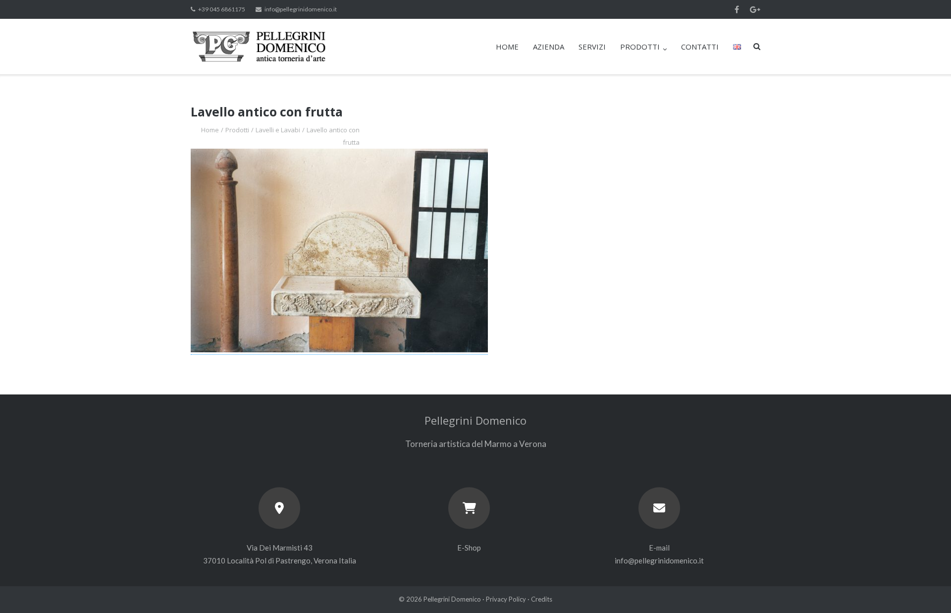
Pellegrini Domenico (452, 599)
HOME (507, 47)
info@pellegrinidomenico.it (300, 9)
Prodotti (237, 129)
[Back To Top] (926, 589)
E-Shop (469, 547)
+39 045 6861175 (221, 9)
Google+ (755, 9)
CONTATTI (700, 47)
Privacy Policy (506, 599)
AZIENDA (548, 47)
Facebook (737, 9)
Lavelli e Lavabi (278, 129)
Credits (541, 599)
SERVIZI (592, 47)
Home (210, 129)
